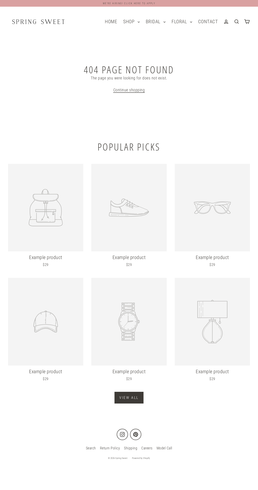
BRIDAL (154, 21)
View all (129, 397)
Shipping (130, 448)
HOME (111, 21)
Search (91, 448)
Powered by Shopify (141, 458)
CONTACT (208, 21)
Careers (147, 448)
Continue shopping (129, 89)
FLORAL (180, 21)
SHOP (129, 21)
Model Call (164, 448)
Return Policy (110, 448)
